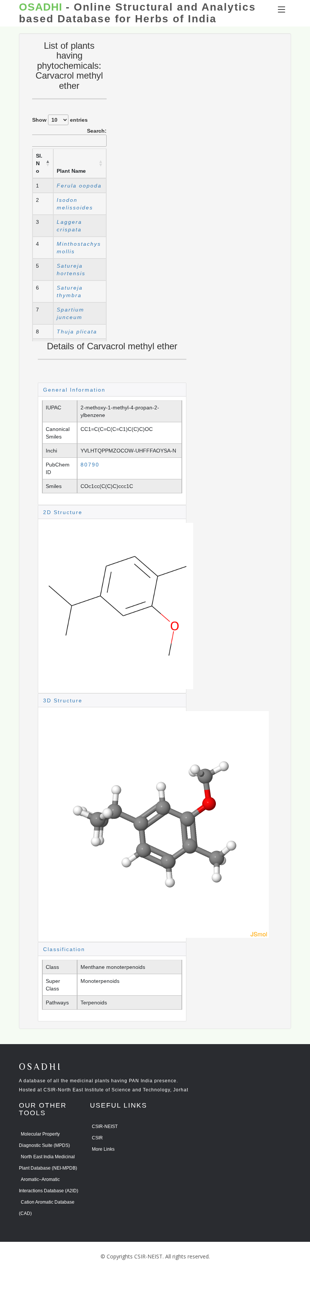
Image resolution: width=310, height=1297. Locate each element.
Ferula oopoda (79, 186)
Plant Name (71, 171)
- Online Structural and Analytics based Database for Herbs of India (137, 13)
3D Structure (62, 700)
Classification (64, 949)
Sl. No (39, 163)
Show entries (60, 120)
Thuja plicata (77, 332)
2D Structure (62, 512)
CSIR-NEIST (105, 1126)
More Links (103, 1149)
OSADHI (40, 1067)
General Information (74, 390)
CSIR (97, 1137)
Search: (97, 131)
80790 (90, 465)
